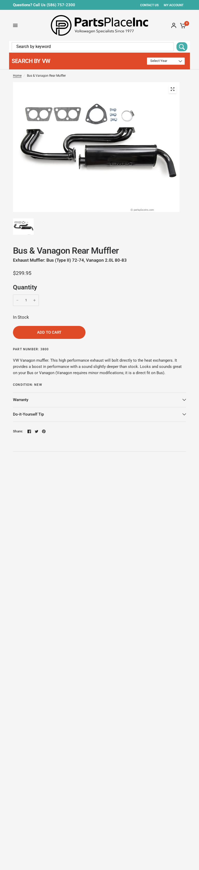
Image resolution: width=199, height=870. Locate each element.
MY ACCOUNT (173, 5)
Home (17, 75)
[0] (182, 25)
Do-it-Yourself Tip (28, 414)
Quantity (25, 287)
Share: (18, 431)
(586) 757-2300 (61, 5)
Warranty (20, 399)
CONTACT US (149, 5)
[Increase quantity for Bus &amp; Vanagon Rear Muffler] (34, 300)
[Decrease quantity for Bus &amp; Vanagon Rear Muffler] (17, 300)
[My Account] (173, 25)
